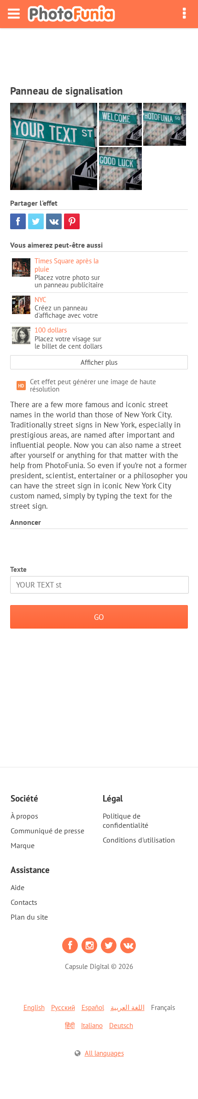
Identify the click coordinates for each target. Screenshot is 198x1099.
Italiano (92, 1025)
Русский (63, 1007)
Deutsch (121, 1025)
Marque (23, 845)
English (34, 1007)
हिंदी (70, 1025)
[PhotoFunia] (71, 14)
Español (93, 1007)
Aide (17, 887)
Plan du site (29, 916)
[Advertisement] (99, 53)
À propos (24, 815)
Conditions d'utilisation (139, 839)
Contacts (24, 902)
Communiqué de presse (47, 830)
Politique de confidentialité (125, 820)
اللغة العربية (128, 1007)
